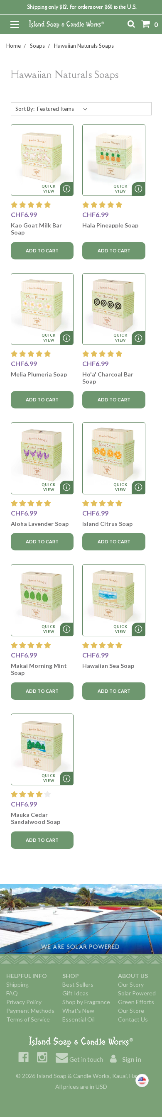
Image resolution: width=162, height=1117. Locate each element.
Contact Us (133, 1019)
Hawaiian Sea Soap (108, 665)
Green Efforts (136, 1001)
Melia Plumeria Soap (39, 374)
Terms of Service (28, 1019)
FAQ (12, 993)
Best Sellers (77, 984)
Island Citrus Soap (107, 523)
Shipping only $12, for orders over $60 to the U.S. (82, 6)
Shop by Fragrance (86, 1001)
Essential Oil (78, 1019)
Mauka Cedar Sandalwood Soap (35, 818)
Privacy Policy (24, 1001)
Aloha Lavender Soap (40, 523)
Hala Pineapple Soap (110, 225)
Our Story (131, 984)
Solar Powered (137, 993)
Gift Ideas (75, 993)
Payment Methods (30, 1010)
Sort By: (24, 108)
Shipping (17, 984)
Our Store (131, 1010)
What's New (78, 1010)
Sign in (131, 1059)
